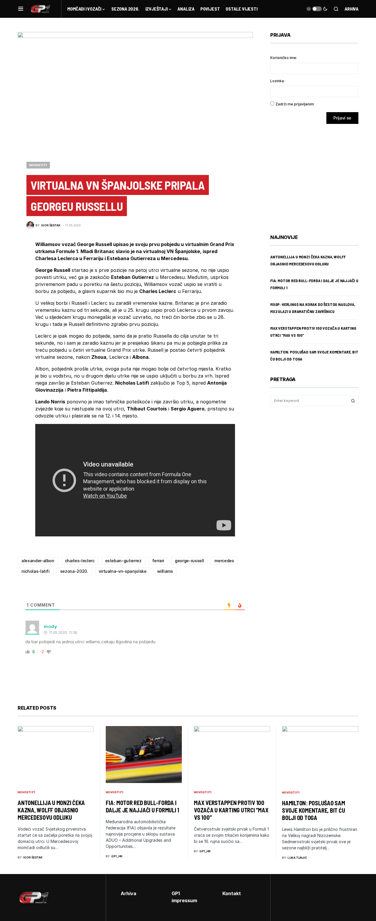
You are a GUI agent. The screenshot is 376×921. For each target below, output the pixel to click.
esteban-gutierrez (123, 560)
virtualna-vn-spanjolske (123, 571)
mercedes (224, 560)
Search (353, 400)
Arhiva (351, 8)
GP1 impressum (184, 896)
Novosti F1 (38, 165)
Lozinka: (277, 81)
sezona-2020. (74, 571)
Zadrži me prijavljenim (295, 104)
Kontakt (231, 893)
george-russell (189, 560)
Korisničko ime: (283, 57)
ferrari (158, 560)
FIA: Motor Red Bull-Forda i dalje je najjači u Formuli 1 (142, 806)
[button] (21, 8)
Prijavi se (342, 117)
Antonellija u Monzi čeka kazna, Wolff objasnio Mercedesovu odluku (51, 810)
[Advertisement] (317, 174)
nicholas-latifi (35, 571)
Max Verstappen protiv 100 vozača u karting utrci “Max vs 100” (231, 810)
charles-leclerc (80, 560)
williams (165, 571)
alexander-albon (37, 560)
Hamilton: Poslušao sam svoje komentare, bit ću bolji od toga (313, 810)
